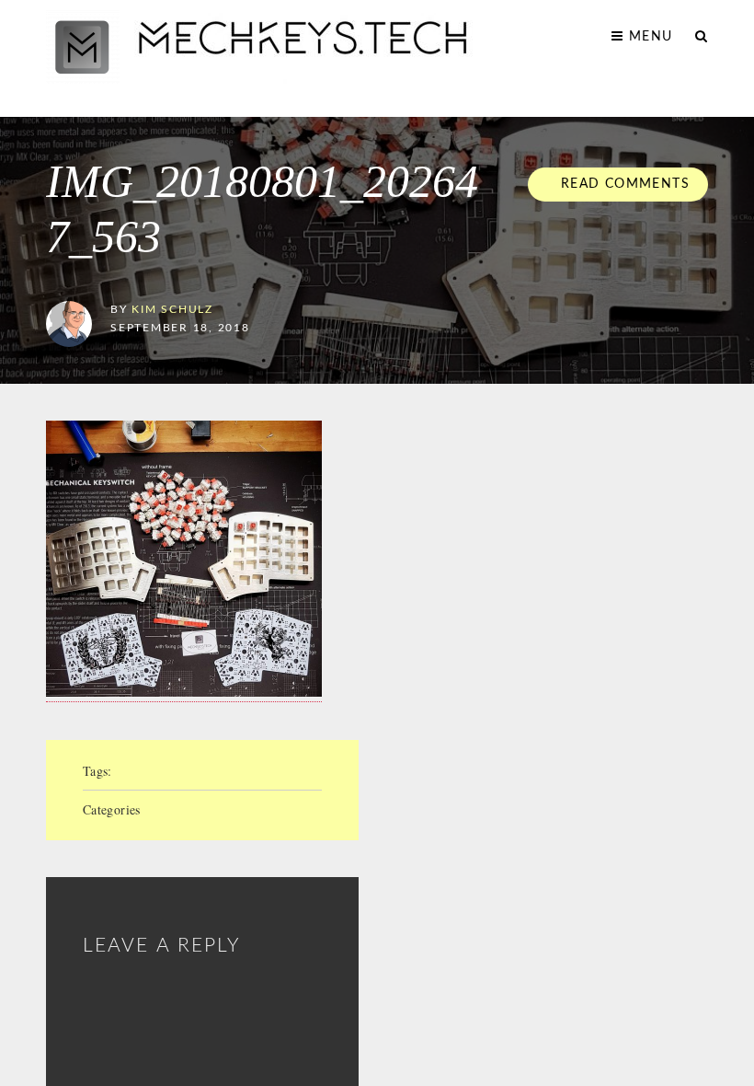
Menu (648, 36)
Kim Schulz (172, 310)
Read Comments (622, 184)
